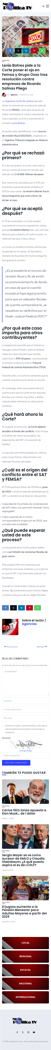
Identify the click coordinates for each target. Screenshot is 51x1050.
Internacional (25, 997)
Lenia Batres (18, 123)
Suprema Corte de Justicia (19, 101)
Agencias (13, 95)
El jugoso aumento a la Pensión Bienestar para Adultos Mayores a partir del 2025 (24, 912)
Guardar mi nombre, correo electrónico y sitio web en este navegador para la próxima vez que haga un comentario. (26, 729)
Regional (25, 956)
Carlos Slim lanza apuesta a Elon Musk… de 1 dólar (24, 812)
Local (26, 942)
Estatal (25, 970)
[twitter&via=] (18, 50)
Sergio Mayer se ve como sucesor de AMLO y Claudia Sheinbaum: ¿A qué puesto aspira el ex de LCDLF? (23, 860)
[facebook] (10, 50)
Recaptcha (6, 738)
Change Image (25, 750)
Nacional (6, 60)
